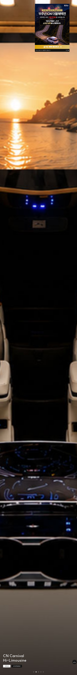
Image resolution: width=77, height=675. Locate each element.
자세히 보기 (7, 666)
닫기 (67, 50)
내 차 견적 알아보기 (16, 666)
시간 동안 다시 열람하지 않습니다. (43, 50)
